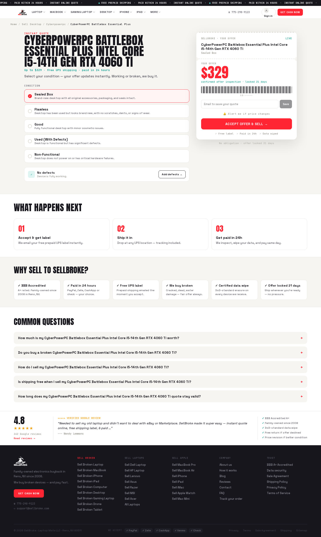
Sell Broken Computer (92, 487)
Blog (222, 476)
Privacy (233, 530)
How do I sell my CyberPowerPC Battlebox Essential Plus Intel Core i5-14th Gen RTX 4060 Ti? (160, 367)
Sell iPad (177, 482)
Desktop (106, 12)
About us (225, 465)
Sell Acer (130, 499)
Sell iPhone (179, 476)
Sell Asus (131, 482)
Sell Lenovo (132, 476)
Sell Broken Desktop (91, 493)
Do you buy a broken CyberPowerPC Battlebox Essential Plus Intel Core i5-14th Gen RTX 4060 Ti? (160, 352)
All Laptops (132, 504)
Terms (247, 530)
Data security (276, 470)
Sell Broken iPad (88, 481)
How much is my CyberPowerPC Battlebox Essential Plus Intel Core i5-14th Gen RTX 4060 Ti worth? (160, 337)
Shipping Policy (277, 482)
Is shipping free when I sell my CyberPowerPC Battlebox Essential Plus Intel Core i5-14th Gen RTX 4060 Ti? (160, 381)
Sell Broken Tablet (89, 510)
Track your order (230, 499)
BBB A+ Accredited (280, 465)
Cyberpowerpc (56, 24)
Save (286, 104)
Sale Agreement (278, 476)
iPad (140, 12)
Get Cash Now (290, 12)
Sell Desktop (31, 24)
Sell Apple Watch (183, 493)
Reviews (225, 482)
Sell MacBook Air (183, 470)
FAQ (221, 493)
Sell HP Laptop (134, 470)
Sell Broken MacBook (91, 470)
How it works (228, 470)
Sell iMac (178, 487)
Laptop (37, 12)
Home (13, 24)
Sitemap (301, 530)
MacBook (56, 12)
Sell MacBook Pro (184, 465)
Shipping (286, 530)
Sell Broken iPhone (90, 476)
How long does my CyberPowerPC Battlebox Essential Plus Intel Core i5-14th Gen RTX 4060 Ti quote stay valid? (160, 396)
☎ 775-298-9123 (24, 503)
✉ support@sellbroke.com (31, 508)
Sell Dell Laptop (135, 465)
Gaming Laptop (81, 12)
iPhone (124, 12)
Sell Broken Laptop (90, 464)
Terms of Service (278, 493)
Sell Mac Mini (181, 499)
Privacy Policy (276, 487)
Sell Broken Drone (89, 504)
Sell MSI (130, 493)
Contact (225, 487)
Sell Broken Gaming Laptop (95, 498)
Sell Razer (131, 487)
